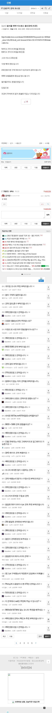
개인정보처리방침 (23, 661)
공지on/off (42, 9)
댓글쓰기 (46, 167)
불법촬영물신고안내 (26, 664)
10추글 (32, 13)
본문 (16, 167)
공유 (40, 143)
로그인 (15, 658)
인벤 (9, 3)
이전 (26, 167)
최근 (4, 636)
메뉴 (2, 162)
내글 (6, 13)
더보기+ (48, 231)
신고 (11, 143)
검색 (46, 9)
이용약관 (11, 661)
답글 (4, 204)
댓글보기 (46, 224)
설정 (37, 658)
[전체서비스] (49, 2)
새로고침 (48, 191)
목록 (5, 167)
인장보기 (8, 162)
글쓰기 (49, 8)
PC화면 (23, 658)
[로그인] (44, 2)
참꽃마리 (6, 29)
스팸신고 (18, 143)
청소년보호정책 (38, 661)
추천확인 (4, 143)
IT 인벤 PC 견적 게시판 (10, 8)
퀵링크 (30, 658)
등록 (47, 215)
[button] (22, 274)
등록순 (12, 191)
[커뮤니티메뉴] (2, 2)
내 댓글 (19, 13)
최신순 (17, 191)
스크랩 (47, 143)
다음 (36, 167)
